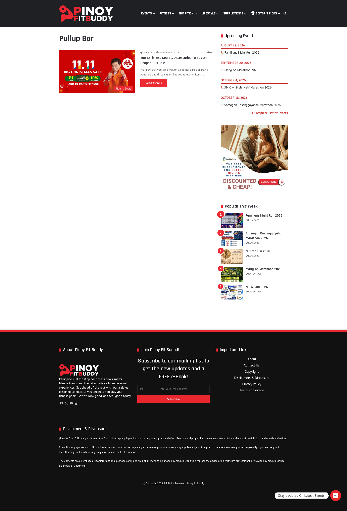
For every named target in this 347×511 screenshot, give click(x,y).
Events (146, 13)
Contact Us (252, 365)
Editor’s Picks (266, 13)
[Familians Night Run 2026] (232, 220)
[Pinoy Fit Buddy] (86, 13)
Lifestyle (208, 13)
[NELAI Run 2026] (232, 292)
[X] (66, 403)
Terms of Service (252, 390)
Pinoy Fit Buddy (195, 483)
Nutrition (186, 13)
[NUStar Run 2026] (232, 256)
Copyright (252, 371)
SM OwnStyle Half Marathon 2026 (248, 87)
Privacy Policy (251, 384)
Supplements (233, 13)
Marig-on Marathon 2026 (241, 70)
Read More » (153, 83)
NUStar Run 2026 (258, 251)
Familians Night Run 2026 (241, 52)
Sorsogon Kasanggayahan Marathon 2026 (252, 105)
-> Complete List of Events (269, 113)
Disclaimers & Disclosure (251, 378)
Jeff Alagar (149, 52)
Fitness (165, 13)
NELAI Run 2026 (257, 287)
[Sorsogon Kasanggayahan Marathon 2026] (232, 238)
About (251, 359)
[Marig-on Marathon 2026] (232, 274)
